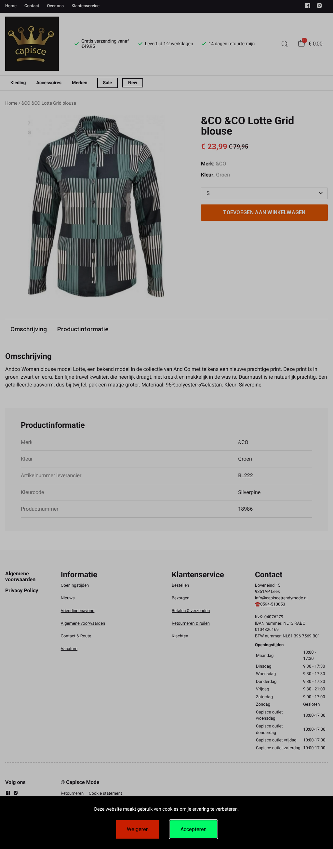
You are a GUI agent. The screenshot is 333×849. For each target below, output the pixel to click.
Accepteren (193, 829)
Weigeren (138, 829)
